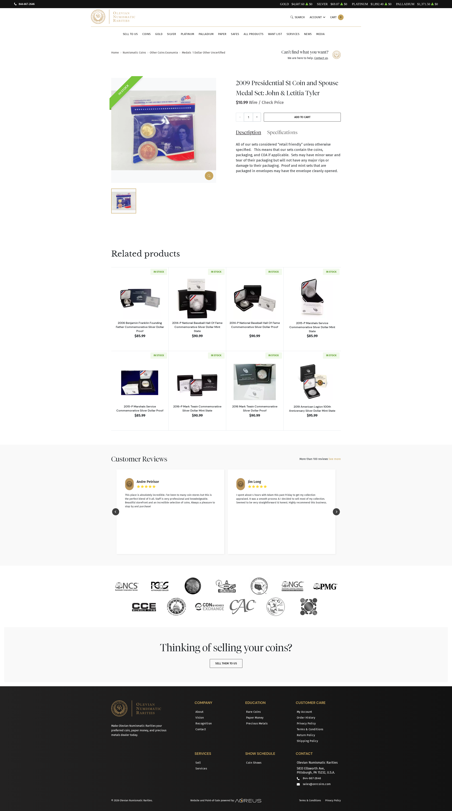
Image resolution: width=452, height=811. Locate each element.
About (199, 711)
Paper (222, 34)
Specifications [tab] (282, 132)
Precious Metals (257, 723)
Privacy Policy (306, 723)
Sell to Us (130, 34)
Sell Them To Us (226, 663)
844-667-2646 (27, 3)
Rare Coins (253, 711)
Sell (198, 762)
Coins (146, 34)
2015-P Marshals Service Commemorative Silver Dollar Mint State (312, 327)
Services (293, 34)
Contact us (321, 58)
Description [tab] (248, 132)
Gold (158, 34)
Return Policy (306, 735)
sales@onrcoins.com (317, 784)
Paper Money (255, 717)
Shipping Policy (307, 741)
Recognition (203, 723)
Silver (171, 34)
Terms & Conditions (310, 729)
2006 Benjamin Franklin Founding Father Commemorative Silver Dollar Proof (140, 327)
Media (320, 34)
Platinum (187, 34)
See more (335, 459)
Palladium (206, 34)
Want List (275, 34)
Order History (306, 717)
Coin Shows (253, 762)
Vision (199, 717)
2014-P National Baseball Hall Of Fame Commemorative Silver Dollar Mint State (197, 327)
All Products (253, 34)
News (308, 34)
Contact (200, 729)
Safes (235, 34)
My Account (304, 711)
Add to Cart (302, 117)
